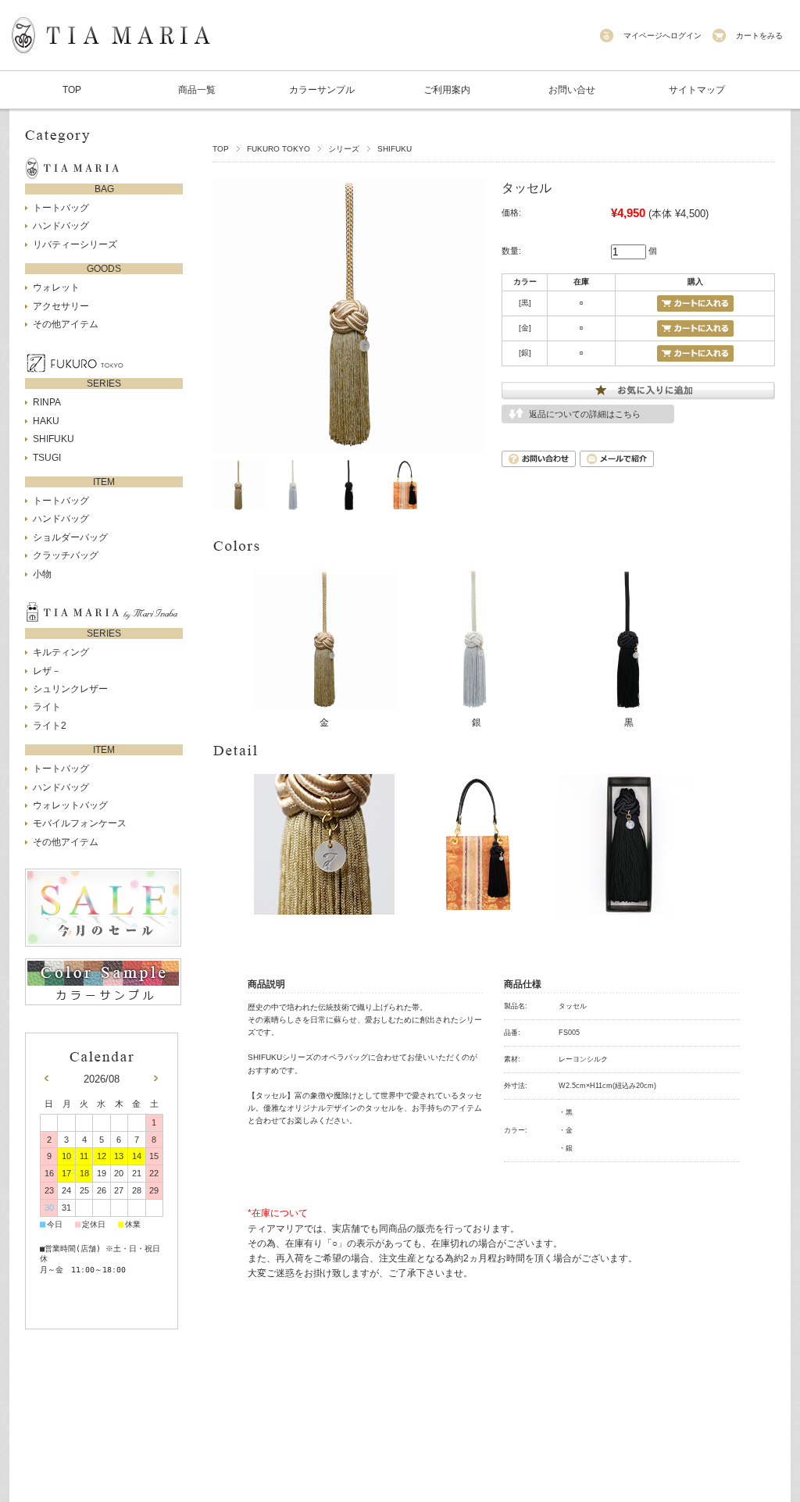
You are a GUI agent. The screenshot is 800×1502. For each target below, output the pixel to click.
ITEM (104, 481)
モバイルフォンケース (80, 823)
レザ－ (47, 670)
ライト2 (49, 725)
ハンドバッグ (61, 225)
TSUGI (47, 457)
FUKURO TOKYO (278, 148)
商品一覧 (197, 89)
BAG (104, 189)
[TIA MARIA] (110, 62)
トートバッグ (61, 207)
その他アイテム (65, 324)
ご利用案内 (446, 89)
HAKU (46, 421)
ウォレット (56, 287)
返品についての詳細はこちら (585, 414)
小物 (42, 574)
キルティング (61, 652)
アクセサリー (61, 306)
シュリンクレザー (70, 688)
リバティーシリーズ (75, 244)
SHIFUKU (394, 148)
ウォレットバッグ (70, 805)
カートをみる (759, 35)
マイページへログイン (662, 35)
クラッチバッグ (65, 555)
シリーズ (343, 148)
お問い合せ (571, 89)
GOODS (104, 268)
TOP (71, 89)
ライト (47, 706)
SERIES (104, 383)
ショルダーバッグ (70, 537)
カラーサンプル (322, 89)
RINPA (47, 402)
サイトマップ (697, 89)
